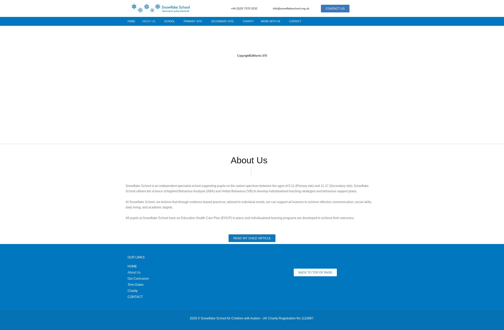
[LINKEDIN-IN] (365, 21)
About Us (148, 21)
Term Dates (136, 284)
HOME (132, 266)
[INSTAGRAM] (358, 21)
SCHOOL (169, 21)
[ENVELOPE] (331, 260)
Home (131, 21)
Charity (248, 21)
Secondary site (222, 21)
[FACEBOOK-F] (351, 21)
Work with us (270, 21)
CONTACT (135, 297)
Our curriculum (138, 278)
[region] (252, 85)
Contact (295, 21)
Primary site (193, 21)
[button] (149, 21)
